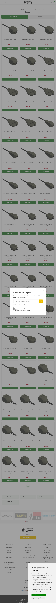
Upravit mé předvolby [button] (38, 597)
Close (43, 290)
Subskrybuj (18, 304)
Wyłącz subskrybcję (29, 304)
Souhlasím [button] (35, 595)
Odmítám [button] (43, 595)
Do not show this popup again (22, 310)
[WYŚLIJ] (41, 301)
